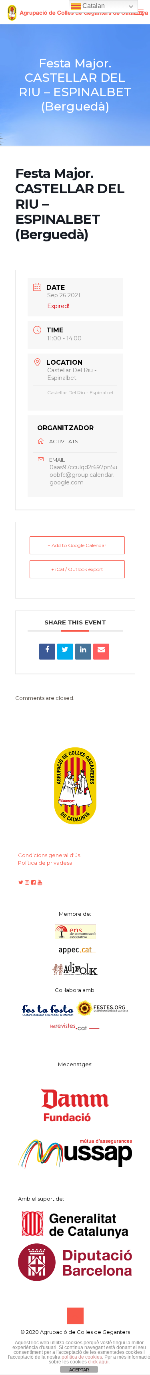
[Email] (101, 652)
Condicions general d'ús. (49, 855)
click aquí (98, 1362)
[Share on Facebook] (47, 652)
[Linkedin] (83, 652)
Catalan (93, 5)
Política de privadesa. (46, 862)
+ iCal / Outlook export (77, 569)
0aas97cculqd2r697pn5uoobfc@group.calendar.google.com (83, 475)
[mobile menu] (139, 12)
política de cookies (82, 1357)
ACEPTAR (79, 1369)
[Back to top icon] (75, 1316)
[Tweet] (65, 652)
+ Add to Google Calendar (77, 545)
